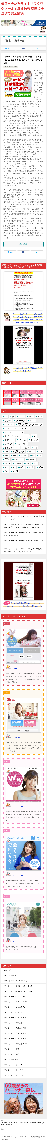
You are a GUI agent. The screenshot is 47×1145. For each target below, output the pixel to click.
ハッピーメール (17, 875)
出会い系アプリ (22, 444)
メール (20, 420)
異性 (14, 467)
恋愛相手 (7, 463)
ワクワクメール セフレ (17, 428)
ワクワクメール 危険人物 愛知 (15, 1033)
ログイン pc (9, 424)
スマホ (40, 416)
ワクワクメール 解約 (11, 1054)
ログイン (32, 420)
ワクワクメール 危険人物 (13, 1012)
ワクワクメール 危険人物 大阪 (15, 1028)
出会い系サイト (12, 448)
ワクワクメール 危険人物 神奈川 (16, 1044)
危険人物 (18, 451)
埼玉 (40, 452)
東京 (6, 467)
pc (13, 417)
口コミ (31, 452)
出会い (34, 440)
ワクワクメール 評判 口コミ (14, 1075)
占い (6, 452)
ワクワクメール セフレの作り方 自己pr (18, 991)
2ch (6, 417)
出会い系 (8, 444)
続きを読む (23, 244)
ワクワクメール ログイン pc (14, 996)
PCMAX (14, 668)
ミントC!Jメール (18, 737)
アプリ (21, 417)
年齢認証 (24, 455)
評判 (15, 471)
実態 (14, 455)
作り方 (22, 440)
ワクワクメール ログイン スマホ (17, 436)
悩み (27, 463)
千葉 (35, 448)
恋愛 (7, 459)
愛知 (35, 463)
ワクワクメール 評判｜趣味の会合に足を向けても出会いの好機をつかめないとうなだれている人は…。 (23, 60)
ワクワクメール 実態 (11, 1049)
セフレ (8, 420)
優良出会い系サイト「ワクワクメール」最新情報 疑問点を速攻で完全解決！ (22, 8)
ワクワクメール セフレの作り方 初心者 (18, 986)
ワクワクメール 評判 (10, 66)
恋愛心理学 (31, 459)
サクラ (31, 416)
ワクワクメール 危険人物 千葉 (15, 1017)
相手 (22, 467)
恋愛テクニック (19, 459)
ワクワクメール (30, 424)
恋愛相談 (18, 463)
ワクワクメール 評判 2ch (13, 1065)
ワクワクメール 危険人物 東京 (15, 1038)
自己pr (40, 467)
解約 (6, 471)
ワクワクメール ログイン (14, 432)
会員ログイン (9, 440)
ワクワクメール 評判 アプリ (14, 1070)
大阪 (6, 455)
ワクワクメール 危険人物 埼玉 (15, 1023)
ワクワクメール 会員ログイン (15, 1007)
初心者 (26, 448)
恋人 (40, 455)
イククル (15, 941)
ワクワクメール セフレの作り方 (15, 981)
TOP (23, 1123)
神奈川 (31, 467)
